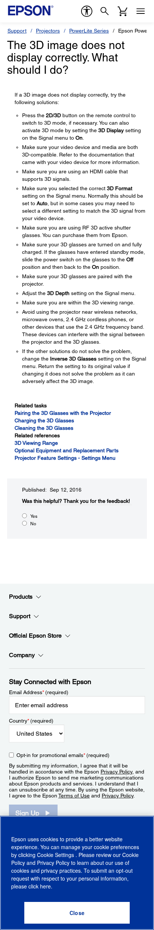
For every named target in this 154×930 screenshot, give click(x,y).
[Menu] (141, 11)
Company (22, 655)
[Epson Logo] (30, 10)
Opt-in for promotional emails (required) (63, 755)
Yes (33, 516)
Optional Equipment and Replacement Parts (66, 450)
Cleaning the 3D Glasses (44, 428)
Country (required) (31, 721)
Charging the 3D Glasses (44, 420)
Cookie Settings (56, 854)
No (33, 523)
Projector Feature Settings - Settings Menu (65, 458)
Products (21, 596)
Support (17, 31)
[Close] (77, 913)
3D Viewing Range (36, 443)
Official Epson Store (35, 635)
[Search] (105, 11)
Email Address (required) (38, 692)
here (45, 886)
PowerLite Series (89, 31)
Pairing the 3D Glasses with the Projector (63, 413)
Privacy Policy (116, 772)
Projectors (48, 31)
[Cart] (123, 11)
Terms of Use (74, 796)
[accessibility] (87, 11)
